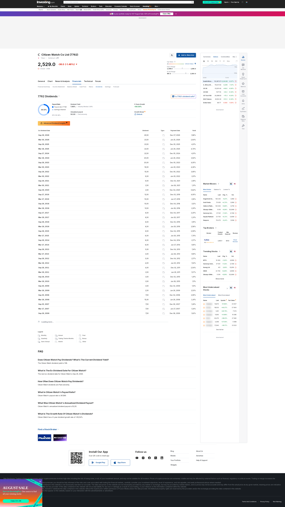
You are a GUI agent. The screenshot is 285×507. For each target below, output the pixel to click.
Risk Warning (277, 501)
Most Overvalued (224, 295)
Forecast (116, 87)
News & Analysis (62, 81)
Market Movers (209, 184)
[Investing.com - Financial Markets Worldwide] (46, 2)
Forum (98, 81)
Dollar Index (207, 103)
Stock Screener (135, 6)
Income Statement (59, 87)
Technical (88, 81)
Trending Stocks (210, 251)
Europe (115, 9)
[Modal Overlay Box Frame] (21, 493)
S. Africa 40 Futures (209, 85)
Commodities (225, 57)
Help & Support (201, 460)
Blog (172, 451)
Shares (41, 9)
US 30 (205, 88)
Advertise (199, 456)
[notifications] (242, 2)
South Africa (61, 9)
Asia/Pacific (132, 9)
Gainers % (217, 189)
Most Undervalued (209, 295)
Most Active (207, 189)
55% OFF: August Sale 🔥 (212, 2)
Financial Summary (44, 87)
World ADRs (87, 9)
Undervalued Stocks (164, 9)
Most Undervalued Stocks (211, 288)
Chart (50, 81)
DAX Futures (207, 99)
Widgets (174, 465)
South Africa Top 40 (209, 81)
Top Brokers (208, 228)
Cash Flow (82, 87)
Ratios (91, 87)
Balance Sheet (72, 87)
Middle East (123, 9)
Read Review (235, 240)
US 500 (205, 92)
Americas (109, 9)
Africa (139, 9)
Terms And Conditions (249, 501)
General (41, 81)
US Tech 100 (207, 95)
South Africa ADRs (98, 9)
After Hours (70, 9)
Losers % (226, 189)
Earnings (108, 87)
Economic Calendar (121, 6)
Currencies (207, 57)
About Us (199, 451)
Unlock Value (189, 64)
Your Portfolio (176, 460)
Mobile (173, 456)
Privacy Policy (264, 501)
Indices (215, 57)
